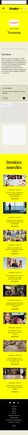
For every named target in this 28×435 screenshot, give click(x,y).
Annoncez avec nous (14, 415)
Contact (14, 413)
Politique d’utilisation (14, 422)
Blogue (14, 408)
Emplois (14, 411)
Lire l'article (15, 198)
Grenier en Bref (14, 417)
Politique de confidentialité (14, 420)
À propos (14, 406)
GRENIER (14, 425)
